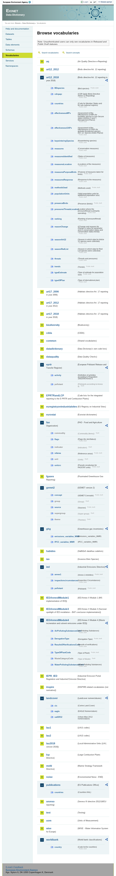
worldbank (52, 839)
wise (48, 828)
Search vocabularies (50, 53)
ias (48, 559)
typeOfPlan (60, 280)
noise (49, 777)
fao (48, 422)
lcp (48, 754)
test (48, 812)
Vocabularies (12, 55)
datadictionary (54, 348)
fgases (50, 476)
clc (56, 706)
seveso (50, 801)
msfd (49, 766)
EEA (18, 2)
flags (57, 439)
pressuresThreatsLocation (66, 209)
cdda (49, 333)
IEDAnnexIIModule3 (57, 609)
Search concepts (73, 53)
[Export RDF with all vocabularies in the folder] (106, 81)
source (58, 507)
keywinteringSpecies (64, 141)
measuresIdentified (63, 156)
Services (10, 60)
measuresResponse (64, 180)
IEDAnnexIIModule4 (57, 620)
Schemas (10, 50)
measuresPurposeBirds (65, 172)
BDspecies (59, 88)
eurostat (51, 414)
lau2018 (50, 743)
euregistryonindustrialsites (61, 406)
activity (58, 375)
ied (48, 567)
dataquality (52, 356)
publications (53, 785)
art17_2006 (52, 291)
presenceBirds (61, 203)
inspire (50, 687)
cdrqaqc (58, 94)
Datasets (10, 34)
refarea (58, 453)
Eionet (17, 23)
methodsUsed (61, 187)
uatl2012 (58, 717)
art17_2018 (52, 314)
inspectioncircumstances (66, 580)
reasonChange (61, 227)
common (51, 341)
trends (57, 266)
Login (86, 2)
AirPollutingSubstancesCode (66, 631)
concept (58, 495)
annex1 (58, 574)
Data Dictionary (28, 23)
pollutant (59, 588)
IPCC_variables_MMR (64, 542)
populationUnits (62, 194)
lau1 (48, 727)
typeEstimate (61, 272)
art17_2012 (52, 302)
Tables (9, 39)
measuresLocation (63, 164)
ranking (58, 219)
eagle (57, 711)
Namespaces (12, 66)
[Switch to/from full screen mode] (95, 2)
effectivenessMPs (63, 113)
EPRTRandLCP (55, 395)
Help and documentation (17, 29)
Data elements (12, 44)
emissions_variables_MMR (66, 536)
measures (59, 149)
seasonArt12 (60, 239)
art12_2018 (52, 77)
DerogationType (62, 639)
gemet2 (50, 487)
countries (59, 103)
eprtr (49, 364)
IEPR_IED (51, 676)
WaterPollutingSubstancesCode (66, 665)
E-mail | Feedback (14, 867)
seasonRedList (61, 249)
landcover (52, 698)
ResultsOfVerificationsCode (66, 645)
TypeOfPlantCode (63, 652)
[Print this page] (91, 2)
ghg (48, 529)
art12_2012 (52, 69)
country (58, 847)
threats (58, 259)
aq (47, 61)
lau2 (48, 735)
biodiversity (53, 325)
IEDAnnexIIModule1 (57, 597)
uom (48, 820)
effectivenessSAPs (63, 128)
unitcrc (58, 465)
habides (50, 551)
